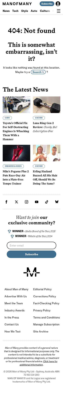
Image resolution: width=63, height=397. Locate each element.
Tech (15, 11)
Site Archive (40, 331)
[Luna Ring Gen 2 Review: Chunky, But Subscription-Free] (46, 104)
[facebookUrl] (6, 202)
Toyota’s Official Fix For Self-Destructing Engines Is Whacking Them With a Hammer (16, 131)
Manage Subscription (46, 324)
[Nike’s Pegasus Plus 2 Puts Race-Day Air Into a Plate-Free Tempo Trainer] (16, 153)
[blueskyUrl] (56, 202)
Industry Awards (15, 310)
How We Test (12, 331)
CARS (7, 118)
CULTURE (39, 118)
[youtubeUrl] (36, 202)
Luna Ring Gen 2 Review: (45, 127)
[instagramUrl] (26, 202)
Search (37, 72)
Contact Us (12, 324)
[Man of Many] (32, 272)
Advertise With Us (16, 296)
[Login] (58, 3)
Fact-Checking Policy (46, 303)
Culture (45, 11)
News (6, 11)
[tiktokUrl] (46, 202)
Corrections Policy (44, 296)
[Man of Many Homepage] (17, 3)
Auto (34, 11)
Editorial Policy (42, 289)
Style (24, 11)
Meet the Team (14, 303)
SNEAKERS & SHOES (13, 166)
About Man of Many (16, 289)
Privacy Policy (41, 310)
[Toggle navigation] (58, 11)
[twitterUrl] (16, 202)
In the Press (12, 317)
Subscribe (47, 3)
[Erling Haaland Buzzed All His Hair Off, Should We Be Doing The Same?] (46, 153)
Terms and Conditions (46, 317)
